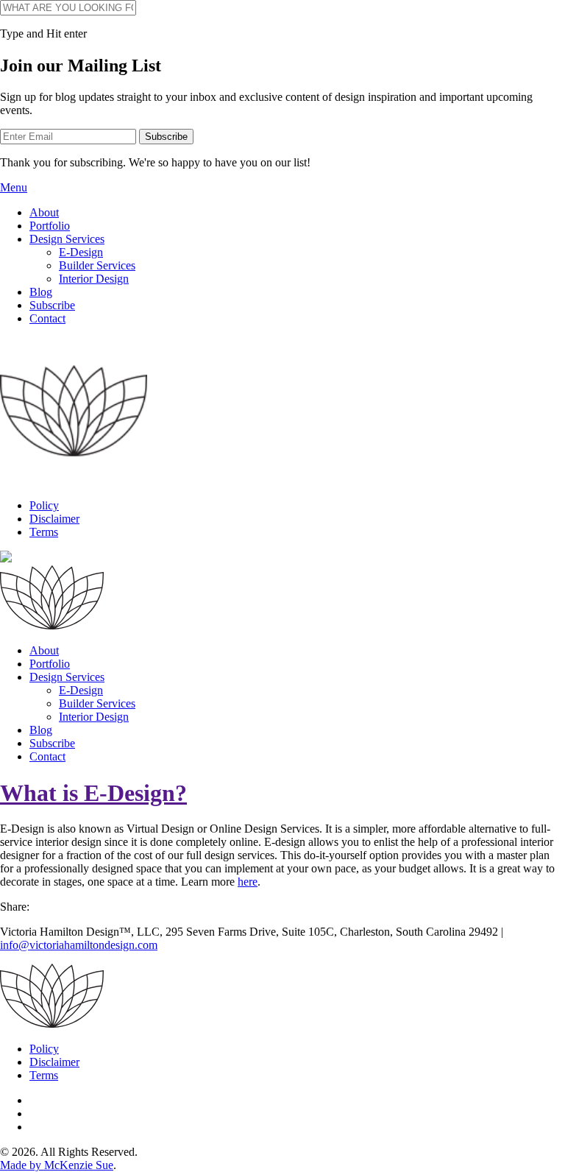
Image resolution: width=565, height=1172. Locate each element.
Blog (40, 292)
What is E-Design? (93, 793)
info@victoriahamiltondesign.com (78, 945)
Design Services (66, 239)
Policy (44, 505)
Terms (43, 532)
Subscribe (52, 305)
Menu (13, 187)
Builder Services (97, 265)
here (247, 881)
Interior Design (94, 278)
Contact (47, 318)
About (44, 212)
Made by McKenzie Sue (56, 1165)
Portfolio (49, 225)
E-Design (81, 252)
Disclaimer (54, 518)
